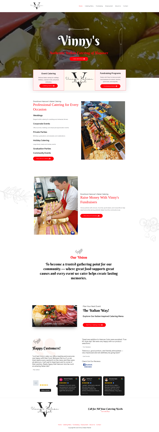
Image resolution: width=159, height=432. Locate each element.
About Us (118, 6)
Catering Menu (89, 6)
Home (80, 6)
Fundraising (99, 6)
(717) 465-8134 (105, 411)
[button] (124, 386)
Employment (109, 6)
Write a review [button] (45, 390)
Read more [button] (62, 393)
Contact (125, 6)
